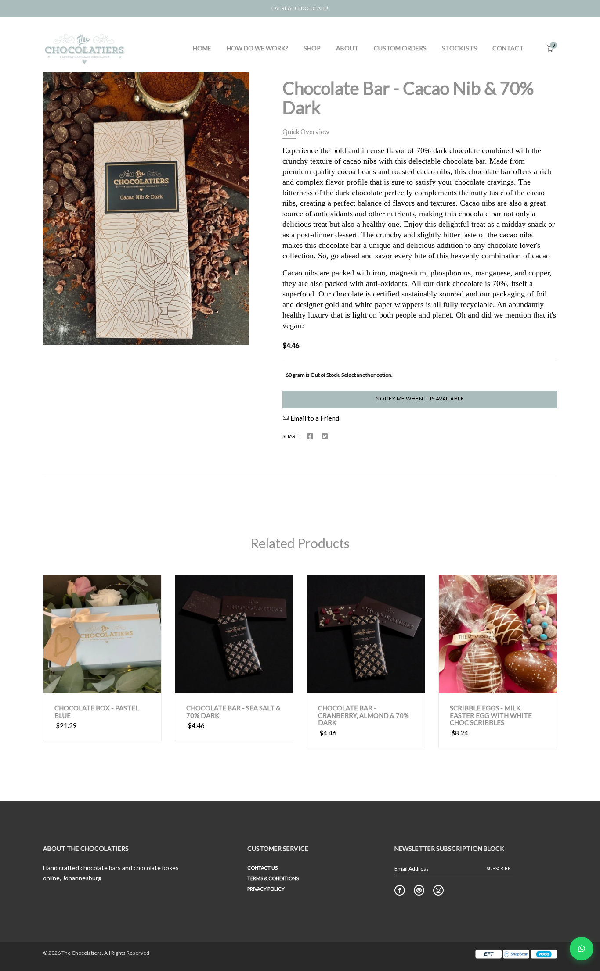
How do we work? (257, 48)
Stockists (459, 48)
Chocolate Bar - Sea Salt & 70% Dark (233, 711)
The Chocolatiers (81, 953)
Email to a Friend (314, 418)
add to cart (134, 684)
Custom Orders (400, 48)
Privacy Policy (266, 889)
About (347, 48)
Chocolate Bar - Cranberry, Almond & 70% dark (363, 715)
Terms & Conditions (273, 878)
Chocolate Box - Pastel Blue (96, 711)
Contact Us (262, 868)
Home (202, 48)
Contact (508, 48)
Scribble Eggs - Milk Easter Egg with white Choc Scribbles (491, 715)
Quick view (80, 684)
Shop (312, 48)
